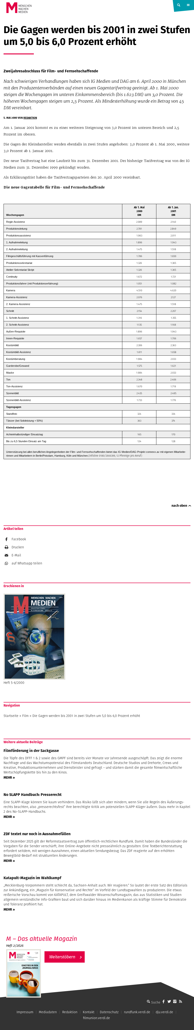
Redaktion (30, 118)
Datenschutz (109, 1012)
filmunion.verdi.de (96, 1018)
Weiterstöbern (62, 957)
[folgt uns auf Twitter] (169, 1001)
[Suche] (148, 1001)
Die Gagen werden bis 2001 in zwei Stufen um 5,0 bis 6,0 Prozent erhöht (86, 715)
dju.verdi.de (164, 1012)
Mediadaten (48, 1012)
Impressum (25, 1012)
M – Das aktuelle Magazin (41, 938)
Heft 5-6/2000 (14, 682)
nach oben (179, 505)
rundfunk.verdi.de (137, 1012)
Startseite (11, 715)
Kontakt (88, 1012)
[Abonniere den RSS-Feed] (180, 1001)
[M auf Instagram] (175, 1001)
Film (25, 715)
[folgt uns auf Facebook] (163, 1001)
